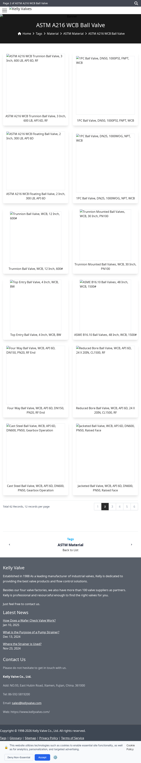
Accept (42, 757)
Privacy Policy (48, 738)
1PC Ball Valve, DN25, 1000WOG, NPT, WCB (105, 198)
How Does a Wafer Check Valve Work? (29, 620)
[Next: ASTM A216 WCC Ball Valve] (131, 544)
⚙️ (55, 757)
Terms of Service (72, 738)
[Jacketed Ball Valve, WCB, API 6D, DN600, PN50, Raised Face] (105, 453)
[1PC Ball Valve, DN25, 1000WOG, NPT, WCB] (105, 163)
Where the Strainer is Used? (22, 644)
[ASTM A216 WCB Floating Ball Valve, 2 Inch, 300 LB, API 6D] (35, 161)
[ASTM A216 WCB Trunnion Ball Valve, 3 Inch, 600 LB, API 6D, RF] (35, 83)
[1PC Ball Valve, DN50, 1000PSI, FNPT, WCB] (105, 85)
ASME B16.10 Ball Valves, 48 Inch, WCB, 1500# (105, 335)
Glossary (16, 738)
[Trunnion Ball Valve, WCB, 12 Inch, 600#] (35, 237)
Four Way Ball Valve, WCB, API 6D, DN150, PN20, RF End (35, 410)
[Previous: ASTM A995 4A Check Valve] (9, 544)
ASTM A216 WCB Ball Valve (106, 34)
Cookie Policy (130, 747)
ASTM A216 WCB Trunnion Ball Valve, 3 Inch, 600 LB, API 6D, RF (36, 118)
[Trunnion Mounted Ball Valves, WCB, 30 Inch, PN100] (105, 235)
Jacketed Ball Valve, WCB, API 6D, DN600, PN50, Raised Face (105, 488)
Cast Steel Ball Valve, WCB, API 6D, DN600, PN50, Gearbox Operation (35, 488)
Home (27, 34)
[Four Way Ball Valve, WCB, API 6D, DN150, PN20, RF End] (35, 375)
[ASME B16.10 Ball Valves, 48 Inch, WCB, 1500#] (105, 305)
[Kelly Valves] (20, 10)
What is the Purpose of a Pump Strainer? (31, 632)
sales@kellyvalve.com (26, 703)
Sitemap (30, 738)
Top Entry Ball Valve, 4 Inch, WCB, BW (35, 335)
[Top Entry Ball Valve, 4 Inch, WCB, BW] (35, 305)
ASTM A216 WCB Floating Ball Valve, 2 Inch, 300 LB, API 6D (35, 196)
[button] (4, 10)
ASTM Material (73, 34)
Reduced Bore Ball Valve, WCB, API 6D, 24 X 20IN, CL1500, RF (105, 410)
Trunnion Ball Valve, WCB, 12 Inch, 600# (36, 269)
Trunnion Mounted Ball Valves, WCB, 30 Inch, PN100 (105, 266)
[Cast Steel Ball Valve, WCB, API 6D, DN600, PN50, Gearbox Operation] (35, 453)
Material (53, 34)
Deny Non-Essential (19, 757)
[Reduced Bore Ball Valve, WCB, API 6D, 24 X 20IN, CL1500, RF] (105, 375)
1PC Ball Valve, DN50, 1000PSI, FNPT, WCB (105, 120)
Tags (39, 34)
